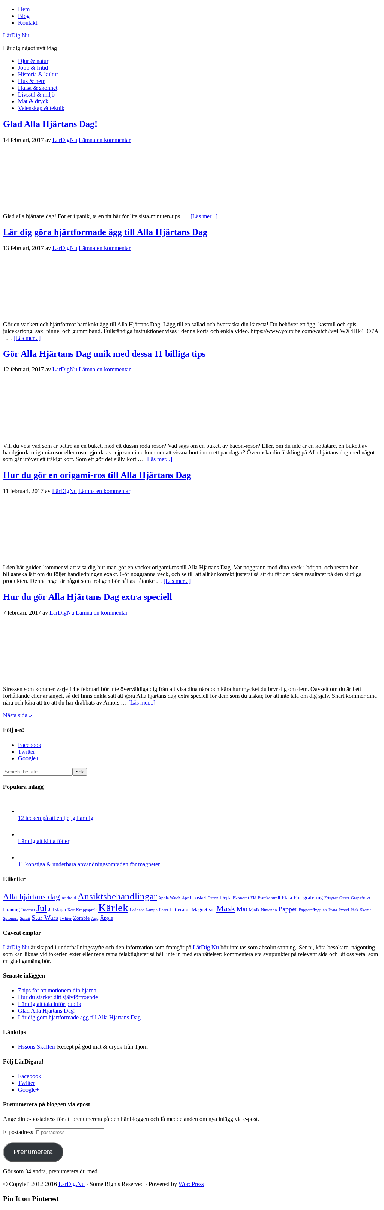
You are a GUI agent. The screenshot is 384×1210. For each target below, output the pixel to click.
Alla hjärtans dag (31, 896)
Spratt (25, 918)
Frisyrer (331, 898)
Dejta (225, 897)
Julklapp (57, 909)
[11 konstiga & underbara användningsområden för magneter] (25, 857)
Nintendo (269, 910)
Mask (225, 908)
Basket (199, 897)
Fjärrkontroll (269, 898)
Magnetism (203, 909)
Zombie (81, 918)
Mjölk (254, 910)
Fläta (287, 897)
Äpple (106, 918)
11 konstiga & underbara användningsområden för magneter (89, 864)
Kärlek (113, 907)
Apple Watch (169, 898)
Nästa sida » (17, 715)
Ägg (95, 918)
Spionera (10, 918)
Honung (11, 909)
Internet (28, 910)
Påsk (354, 910)
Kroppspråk (86, 910)
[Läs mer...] (204, 216)
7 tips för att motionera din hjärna (57, 990)
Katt (71, 910)
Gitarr (344, 898)
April (186, 898)
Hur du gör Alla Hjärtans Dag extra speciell (87, 597)
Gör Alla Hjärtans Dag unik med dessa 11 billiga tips (104, 354)
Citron (213, 898)
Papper (288, 909)
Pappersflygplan (313, 910)
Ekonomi (241, 898)
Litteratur (180, 909)
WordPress (191, 1184)
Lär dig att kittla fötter (43, 841)
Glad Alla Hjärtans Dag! (50, 124)
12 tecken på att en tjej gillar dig (55, 818)
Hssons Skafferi (37, 1046)
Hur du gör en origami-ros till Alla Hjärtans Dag (97, 475)
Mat (242, 909)
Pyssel (344, 910)
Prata (332, 910)
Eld (253, 898)
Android (69, 898)
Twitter (66, 918)
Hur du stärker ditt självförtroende (58, 997)
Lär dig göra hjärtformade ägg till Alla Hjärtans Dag (105, 232)
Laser (163, 910)
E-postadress (18, 1132)
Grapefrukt (360, 898)
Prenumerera (33, 1152)
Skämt (365, 910)
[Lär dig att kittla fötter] (25, 834)
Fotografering (308, 897)
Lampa (152, 910)
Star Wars (45, 917)
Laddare (137, 910)
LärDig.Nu (16, 35)
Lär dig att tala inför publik (49, 1004)
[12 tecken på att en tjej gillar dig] (25, 811)
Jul (41, 908)
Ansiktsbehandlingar (117, 896)
